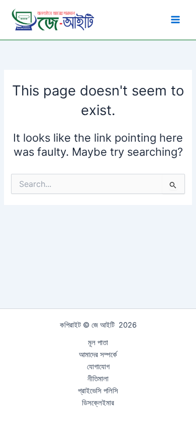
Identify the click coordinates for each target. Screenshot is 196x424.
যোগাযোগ (98, 366)
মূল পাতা (98, 342)
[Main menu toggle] (175, 19)
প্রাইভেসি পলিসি (98, 390)
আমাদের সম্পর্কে (98, 354)
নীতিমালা (98, 378)
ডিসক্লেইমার (98, 402)
